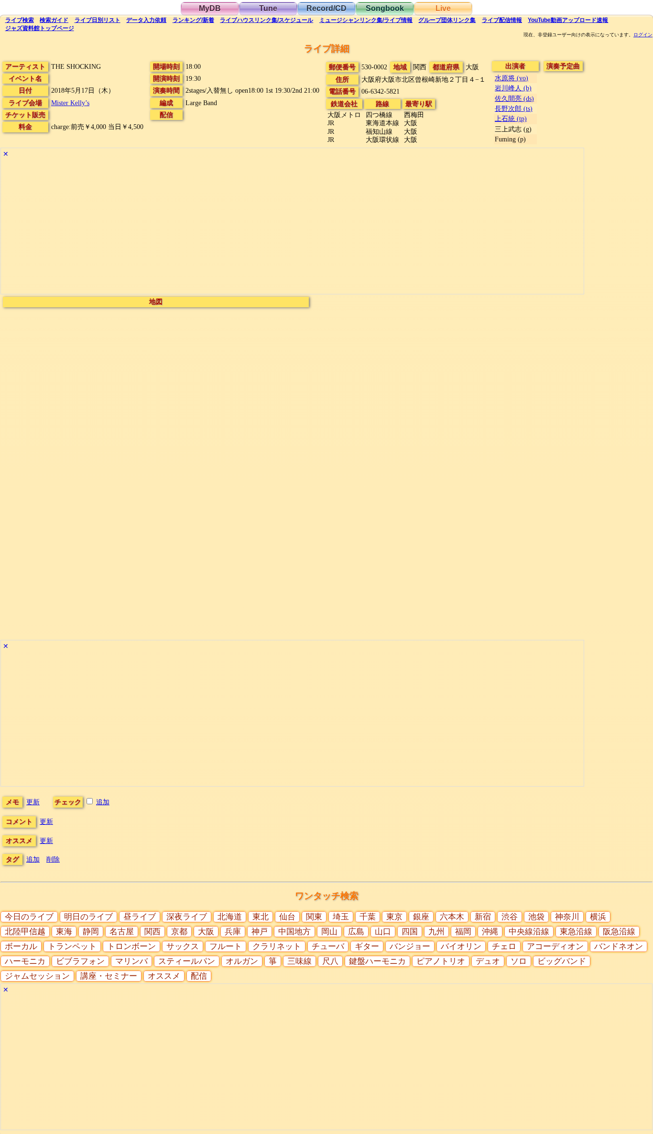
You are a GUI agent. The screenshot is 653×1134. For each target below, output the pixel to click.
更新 (33, 802)
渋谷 (509, 916)
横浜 (598, 916)
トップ (39, 28)
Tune (268, 8)
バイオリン (461, 946)
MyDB (210, 8)
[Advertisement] (288, 227)
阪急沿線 (619, 931)
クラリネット (276, 946)
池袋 (536, 916)
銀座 (421, 916)
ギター (367, 946)
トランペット (72, 946)
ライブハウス (266, 20)
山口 (383, 931)
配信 (502, 20)
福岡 (463, 931)
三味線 (299, 961)
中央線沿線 (529, 931)
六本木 (452, 916)
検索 (19, 20)
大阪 (206, 931)
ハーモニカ (25, 961)
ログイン (643, 34)
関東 (314, 916)
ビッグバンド (561, 961)
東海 (64, 931)
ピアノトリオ (440, 961)
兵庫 (233, 931)
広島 (356, 931)
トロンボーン (131, 946)
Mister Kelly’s (70, 103)
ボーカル (21, 946)
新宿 (483, 916)
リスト (97, 20)
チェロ (504, 946)
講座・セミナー (108, 976)
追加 (102, 802)
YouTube (568, 20)
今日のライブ (29, 916)
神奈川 (567, 916)
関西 (152, 931)
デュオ (488, 961)
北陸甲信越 (25, 931)
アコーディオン (555, 946)
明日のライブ (88, 916)
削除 (53, 859)
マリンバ (131, 961)
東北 (260, 916)
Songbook (385, 8)
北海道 (230, 916)
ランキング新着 (193, 20)
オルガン (242, 961)
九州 (436, 931)
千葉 (367, 916)
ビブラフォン (80, 961)
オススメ (164, 976)
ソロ (519, 961)
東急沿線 (576, 931)
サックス (182, 946)
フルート (225, 946)
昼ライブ (139, 916)
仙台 (287, 916)
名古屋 (121, 931)
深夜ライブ (186, 916)
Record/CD (326, 8)
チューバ (328, 946)
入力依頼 (146, 20)
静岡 (91, 931)
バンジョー (410, 946)
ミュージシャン (366, 20)
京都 (179, 931)
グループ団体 (447, 20)
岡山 (329, 931)
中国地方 (294, 931)
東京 (394, 916)
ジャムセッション (37, 976)
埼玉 (341, 916)
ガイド (54, 20)
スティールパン (186, 961)
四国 (410, 931)
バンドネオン (618, 946)
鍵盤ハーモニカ (377, 961)
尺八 (330, 961)
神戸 (259, 931)
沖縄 (490, 931)
